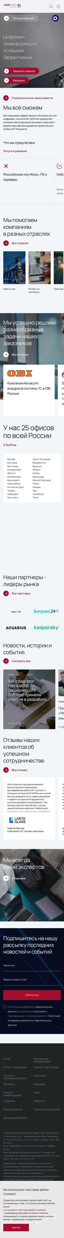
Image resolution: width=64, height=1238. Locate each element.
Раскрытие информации (42, 1060)
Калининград (14, 477)
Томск (36, 497)
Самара (37, 487)
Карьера (39, 1084)
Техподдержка (13, 1109)
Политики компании (47, 1109)
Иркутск (11, 473)
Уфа (35, 491)
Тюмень (11, 491)
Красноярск (13, 480)
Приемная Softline (15, 1118)
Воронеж (37, 466)
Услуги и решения (15, 151)
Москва (11, 459)
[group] (27, 181)
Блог (37, 1092)
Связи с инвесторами (12, 1093)
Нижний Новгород (42, 480)
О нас (7, 1059)
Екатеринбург (14, 470)
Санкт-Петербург (41, 459)
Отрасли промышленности (15, 1077)
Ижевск (36, 470)
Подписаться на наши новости (32, 98)
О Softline (9, 445)
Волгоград (12, 466)
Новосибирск (14, 483)
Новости (39, 1101)
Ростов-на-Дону (15, 487)
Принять (16, 1227)
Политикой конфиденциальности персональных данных (34, 1020)
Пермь (36, 483)
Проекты (9, 1084)
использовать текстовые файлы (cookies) (24, 1209)
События (9, 1101)
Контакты (40, 1075)
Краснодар (38, 477)
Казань (36, 473)
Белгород (12, 463)
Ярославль (12, 497)
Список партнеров (46, 1067)
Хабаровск (12, 494)
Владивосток (39, 463)
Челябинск (38, 494)
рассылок (40, 1011)
